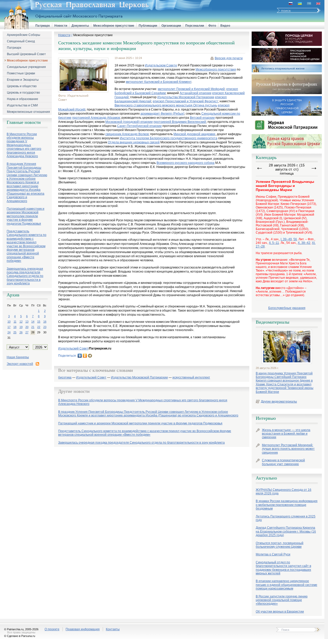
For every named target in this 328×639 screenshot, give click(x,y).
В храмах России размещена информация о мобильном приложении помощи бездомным (286, 504)
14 (32, 321)
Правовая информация (83, 629)
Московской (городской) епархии (129, 122)
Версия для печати (229, 58)
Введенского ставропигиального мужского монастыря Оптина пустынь (166, 105)
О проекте (52, 629)
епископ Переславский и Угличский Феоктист (185, 101)
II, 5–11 (274, 243)
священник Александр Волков (127, 134)
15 (38, 321)
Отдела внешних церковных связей (134, 142)
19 (21, 326)
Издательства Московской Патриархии (185, 97)
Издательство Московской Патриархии (139, 377)
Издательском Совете (161, 65)
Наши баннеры (18, 357)
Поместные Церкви (21, 73)
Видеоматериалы (272, 322)
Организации (171, 25)
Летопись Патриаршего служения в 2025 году (285, 518)
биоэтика (64, 377)
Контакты (113, 629)
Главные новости (24, 122)
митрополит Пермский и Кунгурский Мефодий (191, 89)
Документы (80, 25)
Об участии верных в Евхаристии (280, 611)
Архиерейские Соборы (23, 35)
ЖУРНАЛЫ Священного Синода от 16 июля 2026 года (283, 491)
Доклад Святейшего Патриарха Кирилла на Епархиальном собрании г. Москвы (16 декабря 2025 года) (286, 531)
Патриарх (42, 25)
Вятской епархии (202, 117)
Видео (225, 25)
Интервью (266, 418)
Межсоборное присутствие (113, 25)
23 (44, 326)
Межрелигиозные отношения (28, 112)
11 (15, 321)
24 (9, 332)
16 (44, 321)
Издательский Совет (73, 348)
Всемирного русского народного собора (185, 163)
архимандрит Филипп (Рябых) (162, 113)
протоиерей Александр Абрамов (96, 117)
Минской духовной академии (194, 134)
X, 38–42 (304, 243)
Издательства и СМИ (22, 105)
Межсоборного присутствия (216, 69)
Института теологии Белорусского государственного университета (168, 138)
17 (9, 326)
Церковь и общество (22, 86)
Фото (212, 25)
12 (21, 321)
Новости (60, 25)
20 (26, 326)
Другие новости (74, 391)
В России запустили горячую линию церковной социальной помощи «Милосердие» (282, 600)
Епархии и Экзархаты (23, 80)
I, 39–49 (286, 239)
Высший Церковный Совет (26, 54)
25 (14, 332)
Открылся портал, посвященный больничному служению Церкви (279, 544)
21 (32, 326)
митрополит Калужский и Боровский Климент (158, 82)
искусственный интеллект (191, 377)
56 (295, 239)
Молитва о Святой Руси (273, 554)
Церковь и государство (23, 92)
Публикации (148, 25)
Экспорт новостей (20, 364)
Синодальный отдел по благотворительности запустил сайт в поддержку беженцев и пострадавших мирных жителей (283, 568)
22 (38, 326)
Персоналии (194, 25)
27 (26, 332)
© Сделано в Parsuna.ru (19, 635)
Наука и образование (22, 99)
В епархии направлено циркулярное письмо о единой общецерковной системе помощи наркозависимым (286, 584)
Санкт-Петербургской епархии (139, 126)
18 (14, 326)
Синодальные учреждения (26, 67)
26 (21, 332)
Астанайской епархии (195, 93)
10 (9, 321)
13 (26, 321)
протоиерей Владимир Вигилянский (179, 122)
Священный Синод (21, 41)
